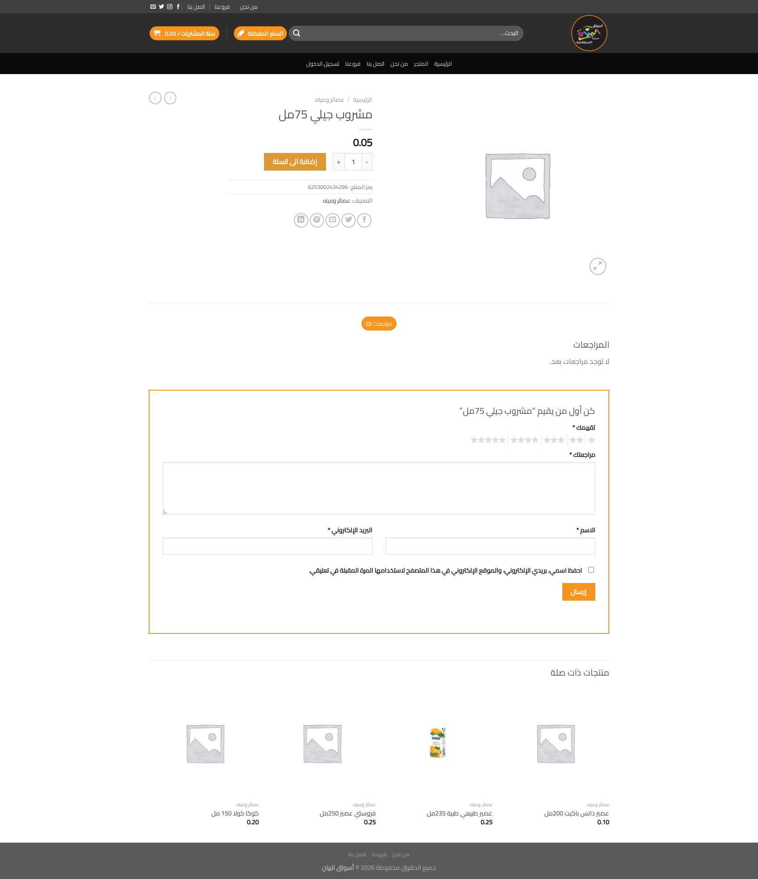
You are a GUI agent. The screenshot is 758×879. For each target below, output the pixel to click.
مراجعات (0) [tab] (379, 323)
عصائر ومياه (329, 99)
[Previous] (608, 765)
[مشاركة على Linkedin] (301, 220)
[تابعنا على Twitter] (161, 7)
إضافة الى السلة (295, 161)
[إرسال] (296, 33)
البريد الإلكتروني (350, 530)
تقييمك (583, 427)
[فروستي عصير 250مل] (322, 743)
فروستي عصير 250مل (348, 813)
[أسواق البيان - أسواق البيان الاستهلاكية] (572, 33)
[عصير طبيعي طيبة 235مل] (438, 743)
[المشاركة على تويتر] (348, 220)
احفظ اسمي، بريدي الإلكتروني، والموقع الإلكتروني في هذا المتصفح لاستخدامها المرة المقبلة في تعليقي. (445, 570)
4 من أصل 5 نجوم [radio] (526, 440)
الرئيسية (443, 63)
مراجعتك (582, 454)
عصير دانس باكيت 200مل (576, 813)
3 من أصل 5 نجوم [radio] (555, 440)
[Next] (151, 765)
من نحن (248, 6)
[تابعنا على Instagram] (169, 7)
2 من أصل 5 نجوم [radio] (577, 440)
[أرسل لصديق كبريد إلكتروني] (332, 220)
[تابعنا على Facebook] (178, 7)
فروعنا (222, 6)
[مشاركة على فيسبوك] (364, 220)
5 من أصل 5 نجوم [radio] (489, 440)
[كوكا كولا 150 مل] (205, 743)
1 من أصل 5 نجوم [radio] (592, 440)
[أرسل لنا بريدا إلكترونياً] (153, 7)
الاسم (585, 530)
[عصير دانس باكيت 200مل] (555, 743)
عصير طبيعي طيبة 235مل (460, 813)
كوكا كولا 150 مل (235, 813)
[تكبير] (598, 266)
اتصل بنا (196, 6)
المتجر (421, 63)
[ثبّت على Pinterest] (317, 220)
